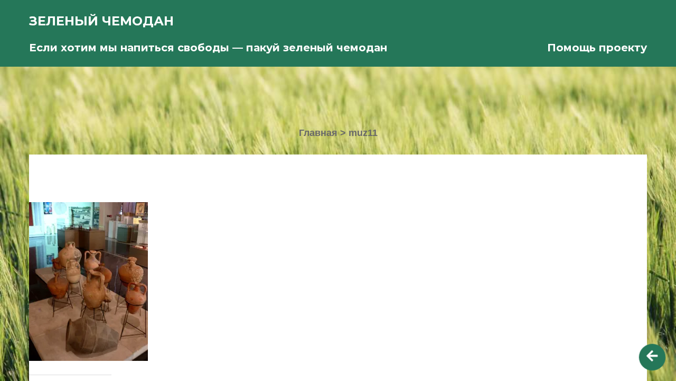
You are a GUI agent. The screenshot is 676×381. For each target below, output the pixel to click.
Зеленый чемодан (101, 21)
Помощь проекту (597, 47)
